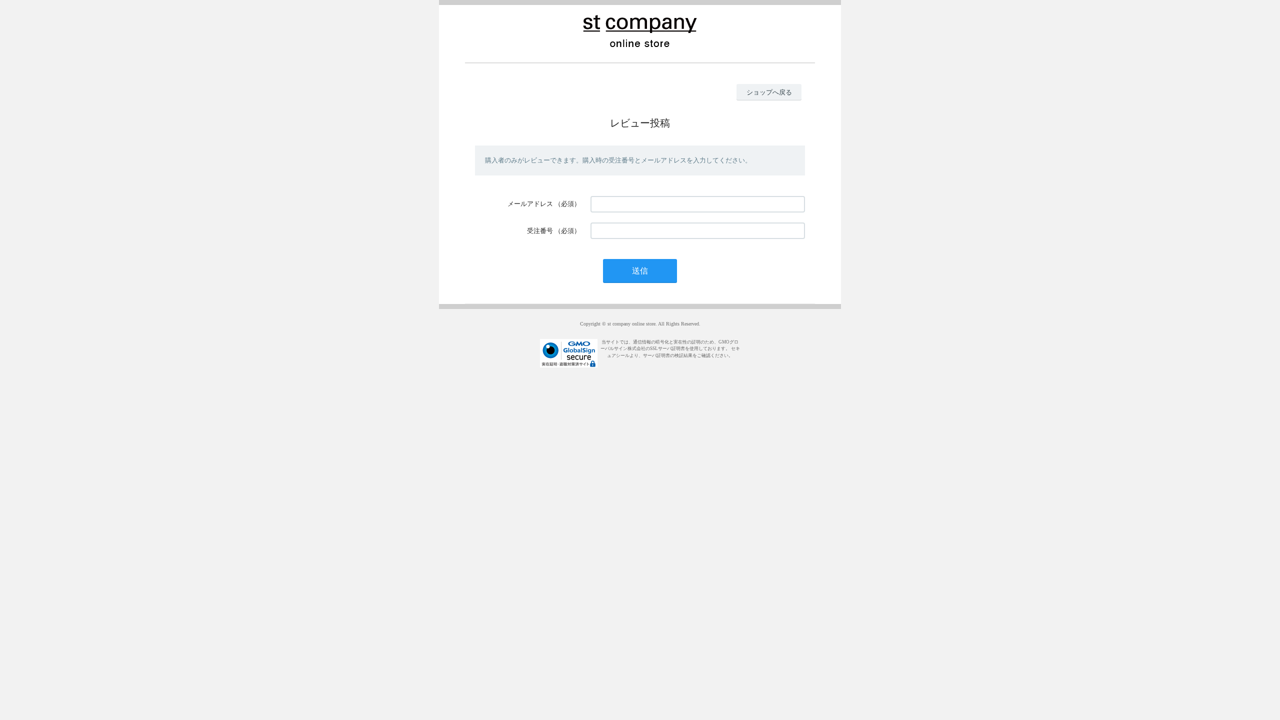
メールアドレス (530, 204)
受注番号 (540, 230)
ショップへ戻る (769, 92)
